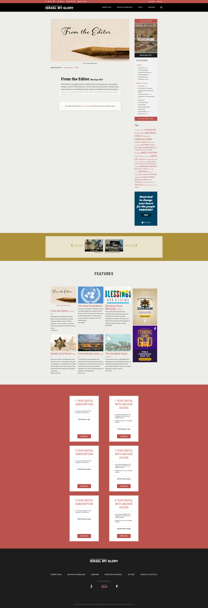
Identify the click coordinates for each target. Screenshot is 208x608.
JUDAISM (141, 164)
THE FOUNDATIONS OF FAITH (148, 182)
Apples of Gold (143, 113)
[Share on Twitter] (77, 68)
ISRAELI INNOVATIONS (146, 156)
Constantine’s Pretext (143, 102)
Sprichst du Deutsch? (148, 574)
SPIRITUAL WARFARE (141, 180)
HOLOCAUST (138, 153)
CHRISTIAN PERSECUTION (142, 142)
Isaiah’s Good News (143, 74)
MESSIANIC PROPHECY (148, 166)
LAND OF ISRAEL (149, 164)
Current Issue (106, 7)
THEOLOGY (139, 185)
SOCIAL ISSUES (149, 177)
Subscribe (151, 7)
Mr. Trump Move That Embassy (145, 88)
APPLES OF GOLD (139, 133)
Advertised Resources (113, 574)
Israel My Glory (59, 7)
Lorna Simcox (68, 68)
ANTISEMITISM (150, 130)
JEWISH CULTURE (150, 159)
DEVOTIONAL (137, 145)
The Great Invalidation (143, 70)
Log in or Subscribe (86, 106)
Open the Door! (141, 109)
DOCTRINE (144, 145)
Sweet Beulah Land (143, 77)
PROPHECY (143, 171)
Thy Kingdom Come (143, 79)
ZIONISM (137, 187)
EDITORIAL (152, 145)
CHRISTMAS (152, 142)
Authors (131, 574)
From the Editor (143, 67)
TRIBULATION (147, 185)
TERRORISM (138, 182)
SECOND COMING (139, 177)
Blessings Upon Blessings (145, 72)
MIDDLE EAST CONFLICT (142, 169)
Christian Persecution (144, 94)
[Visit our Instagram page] (51, 1)
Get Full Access (146, 21)
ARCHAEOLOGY (147, 136)
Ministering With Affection (144, 107)
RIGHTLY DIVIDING (144, 174)
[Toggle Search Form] (161, 7)
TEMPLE (150, 180)
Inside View (142, 86)
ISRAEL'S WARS (138, 156)
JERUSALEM (141, 159)
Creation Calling (141, 104)
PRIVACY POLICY (130, 604)
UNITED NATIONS (153, 185)
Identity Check (141, 100)
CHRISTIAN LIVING (143, 139)
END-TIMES (138, 148)
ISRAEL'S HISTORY (149, 152)
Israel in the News (144, 111)
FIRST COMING (148, 150)
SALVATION (153, 174)
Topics (140, 7)
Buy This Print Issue (145, 119)
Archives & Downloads (125, 7)
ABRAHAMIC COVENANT (139, 130)
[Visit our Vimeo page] (54, 1)
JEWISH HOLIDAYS (143, 161)
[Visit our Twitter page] (48, 1)
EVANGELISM (148, 147)
